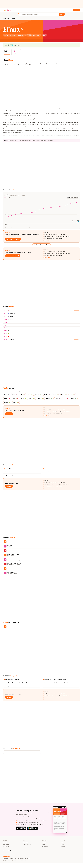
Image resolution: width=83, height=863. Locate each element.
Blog (62, 842)
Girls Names (6, 842)
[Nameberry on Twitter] (3, 851)
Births (72, 197)
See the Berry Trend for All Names (41, 244)
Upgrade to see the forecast (13, 239)
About (62, 844)
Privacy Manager (21, 860)
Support (26, 860)
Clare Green (6, 24)
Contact (63, 846)
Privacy (15, 860)
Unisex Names (6, 846)
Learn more (47, 240)
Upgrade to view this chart (13, 255)
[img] (41, 209)
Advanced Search (27, 844)
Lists (32, 10)
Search (61, 14)
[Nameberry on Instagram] (10, 851)
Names (26, 10)
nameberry (8, 856)
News (38, 10)
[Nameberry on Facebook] (6, 851)
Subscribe (76, 10)
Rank (68, 197)
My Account (45, 846)
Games (50, 10)
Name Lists (25, 842)
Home (4, 18)
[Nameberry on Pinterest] (8, 851)
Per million (76, 197)
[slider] (72, 221)
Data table (7, 224)
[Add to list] (22, 29)
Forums (43, 10)
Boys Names (6, 844)
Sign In (69, 10)
